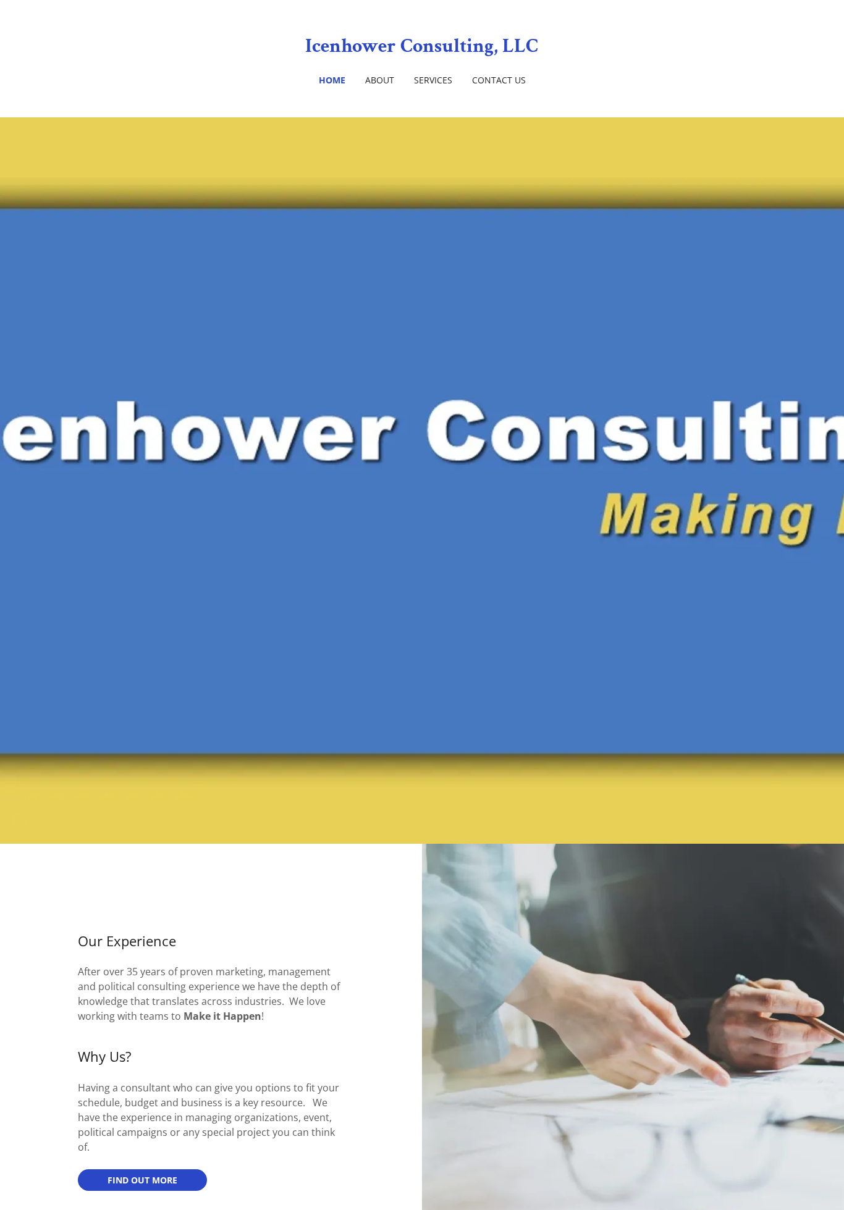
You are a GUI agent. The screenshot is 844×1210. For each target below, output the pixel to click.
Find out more (142, 1180)
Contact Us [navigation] (499, 80)
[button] (422, 46)
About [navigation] (379, 80)
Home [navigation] (332, 80)
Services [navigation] (433, 80)
